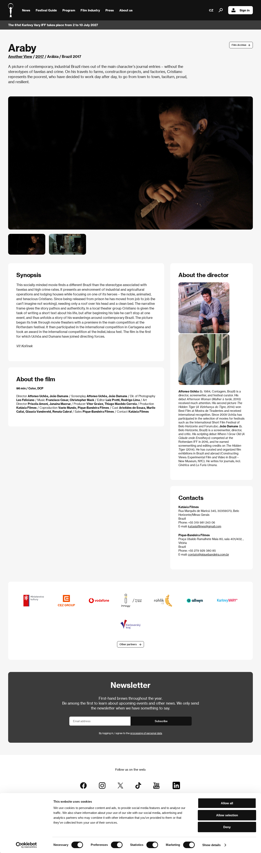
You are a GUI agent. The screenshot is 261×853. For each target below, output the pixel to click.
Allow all (227, 803)
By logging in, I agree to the (130, 733)
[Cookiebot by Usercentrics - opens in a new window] (26, 845)
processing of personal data (146, 733)
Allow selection (227, 815)
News (26, 10)
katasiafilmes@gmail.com (204, 526)
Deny (227, 827)
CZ (211, 10)
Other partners (128, 644)
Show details (211, 845)
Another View (20, 56)
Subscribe (161, 721)
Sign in (245, 10)
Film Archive (239, 44)
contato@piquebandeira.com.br (208, 554)
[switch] (117, 845)
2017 (39, 56)
